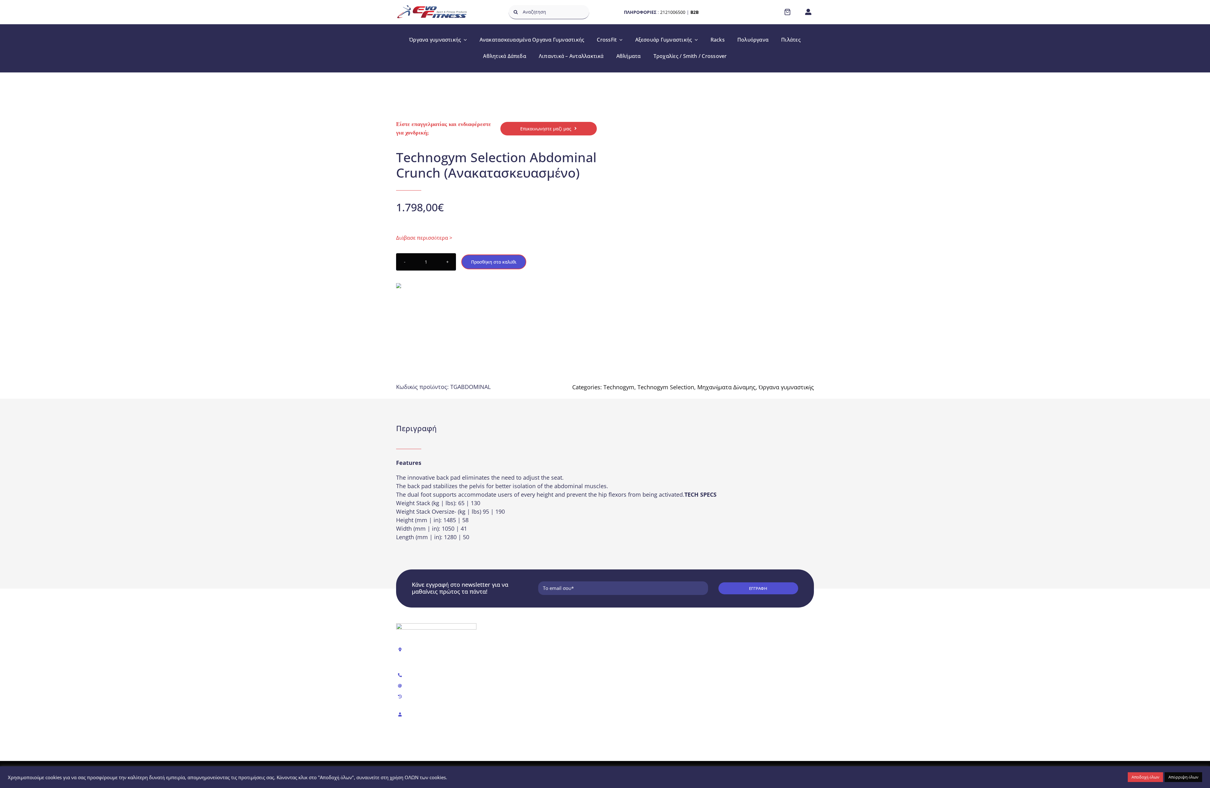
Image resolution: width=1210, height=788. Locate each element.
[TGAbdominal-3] (706, 193)
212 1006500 (420, 675)
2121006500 (672, 12)
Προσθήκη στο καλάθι (493, 262)
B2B (694, 12)
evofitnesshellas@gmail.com (436, 686)
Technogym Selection (665, 387)
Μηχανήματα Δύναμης (726, 387)
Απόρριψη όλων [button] (1183, 777)
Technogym (618, 387)
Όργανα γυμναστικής (786, 387)
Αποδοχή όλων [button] (1145, 777)
